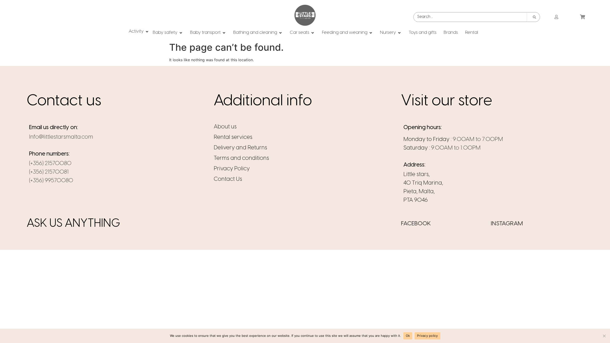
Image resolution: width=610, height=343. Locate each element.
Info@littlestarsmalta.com (61, 137)
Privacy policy (427, 336)
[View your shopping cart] (583, 17)
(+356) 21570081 (49, 172)
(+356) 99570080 (51, 181)
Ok (408, 336)
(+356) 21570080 (50, 163)
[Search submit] (534, 17)
